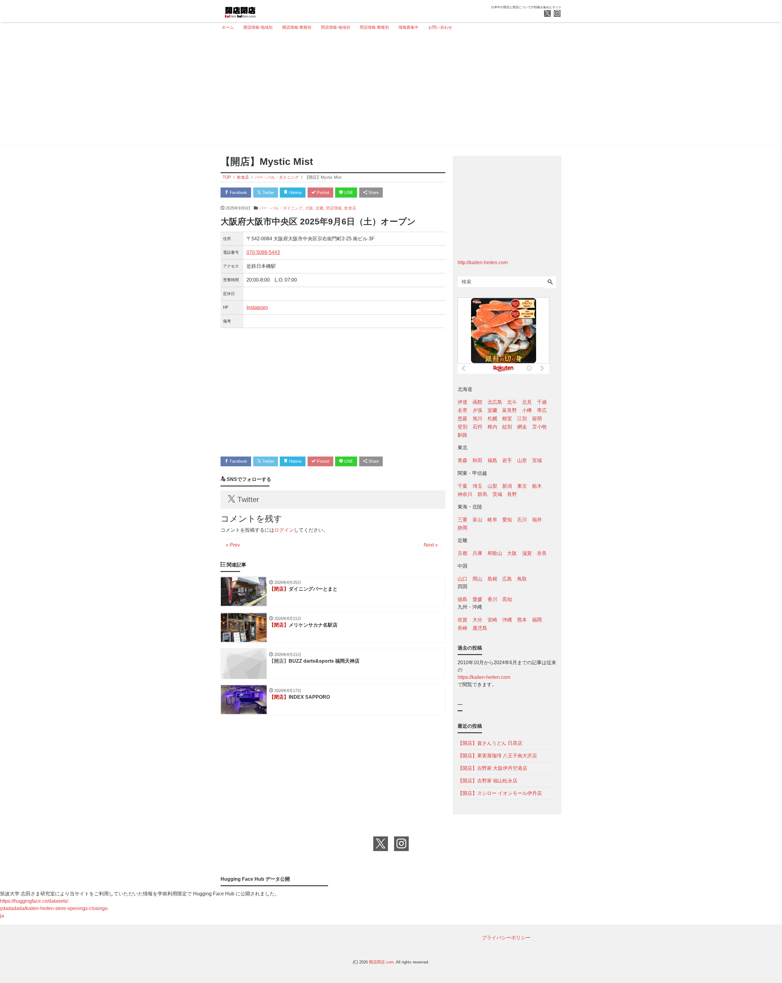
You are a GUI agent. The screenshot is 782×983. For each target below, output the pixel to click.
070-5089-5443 (263, 252)
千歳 (542, 402)
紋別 (507, 426)
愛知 (507, 519)
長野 (512, 494)
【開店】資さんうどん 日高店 (490, 743)
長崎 (462, 628)
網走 (522, 426)
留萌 (537, 418)
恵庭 (462, 418)
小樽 (527, 410)
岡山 (477, 578)
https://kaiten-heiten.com (484, 677)
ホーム (228, 27)
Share (373, 192)
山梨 (492, 486)
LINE (348, 192)
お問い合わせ (440, 27)
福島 (492, 460)
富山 (477, 519)
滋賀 (527, 553)
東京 (522, 486)
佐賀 (462, 619)
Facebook (237, 192)
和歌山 (495, 553)
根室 (507, 418)
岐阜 (492, 519)
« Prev (233, 545)
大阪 (309, 208)
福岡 (537, 619)
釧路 (462, 435)
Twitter (267, 192)
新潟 (507, 486)
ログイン (284, 530)
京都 (462, 553)
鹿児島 (480, 628)
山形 (522, 460)
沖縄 (507, 619)
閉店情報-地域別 (335, 27)
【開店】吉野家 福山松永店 (487, 780)
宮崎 (492, 619)
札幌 (492, 418)
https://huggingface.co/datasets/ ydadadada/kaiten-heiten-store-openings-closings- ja (54, 908)
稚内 (492, 426)
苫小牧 (539, 426)
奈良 (542, 553)
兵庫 (477, 553)
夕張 (477, 410)
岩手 (507, 460)
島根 (492, 578)
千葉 (462, 486)
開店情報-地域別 (257, 27)
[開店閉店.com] (263, 10)
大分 (477, 619)
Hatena (294, 192)
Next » (431, 545)
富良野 (509, 410)
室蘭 (492, 410)
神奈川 (465, 494)
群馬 (482, 494)
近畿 (319, 208)
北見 (527, 402)
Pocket (322, 192)
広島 (507, 578)
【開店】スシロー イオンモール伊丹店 (500, 793)
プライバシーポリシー (506, 937)
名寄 (462, 410)
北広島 (495, 402)
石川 (522, 519)
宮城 (537, 460)
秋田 (477, 460)
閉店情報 (334, 208)
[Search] (550, 282)
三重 (462, 519)
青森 (462, 460)
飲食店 (350, 208)
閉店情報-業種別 (374, 27)
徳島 (462, 599)
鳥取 (522, 578)
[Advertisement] (389, 90)
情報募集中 (408, 27)
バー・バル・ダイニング (281, 208)
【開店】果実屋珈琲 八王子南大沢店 (497, 755)
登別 (462, 426)
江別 (522, 418)
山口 (462, 578)
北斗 (512, 402)
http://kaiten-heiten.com (483, 262)
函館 (477, 402)
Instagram (257, 307)
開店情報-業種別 (296, 27)
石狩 (477, 426)
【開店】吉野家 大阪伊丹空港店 (492, 768)
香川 (492, 599)
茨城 (497, 494)
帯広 (542, 410)
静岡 (462, 527)
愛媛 (477, 599)
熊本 (522, 619)
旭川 (477, 418)
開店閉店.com (381, 962)
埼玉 (477, 486)
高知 (507, 599)
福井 (537, 519)
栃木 (537, 486)
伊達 (462, 402)
